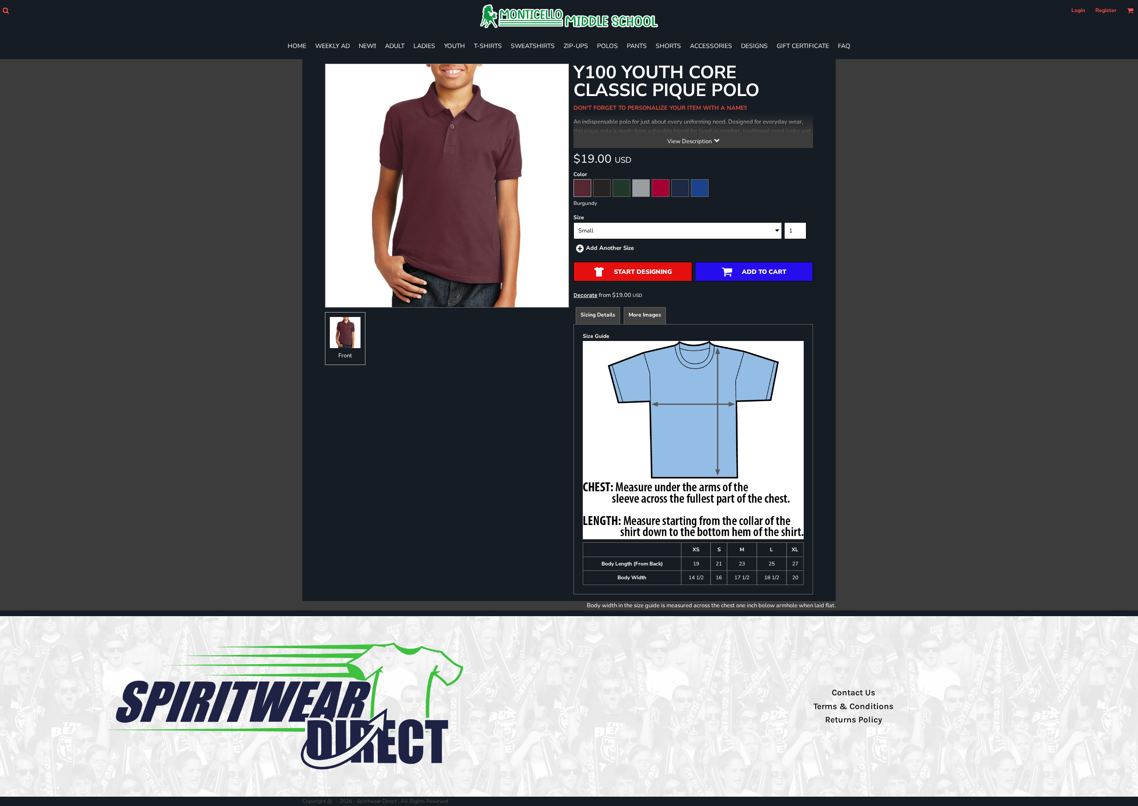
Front (345, 356)
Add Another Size (610, 248)
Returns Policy (853, 720)
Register (1106, 10)
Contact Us (853, 693)
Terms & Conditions (853, 706)
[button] (5, 10)
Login (1078, 10)
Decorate (585, 295)
